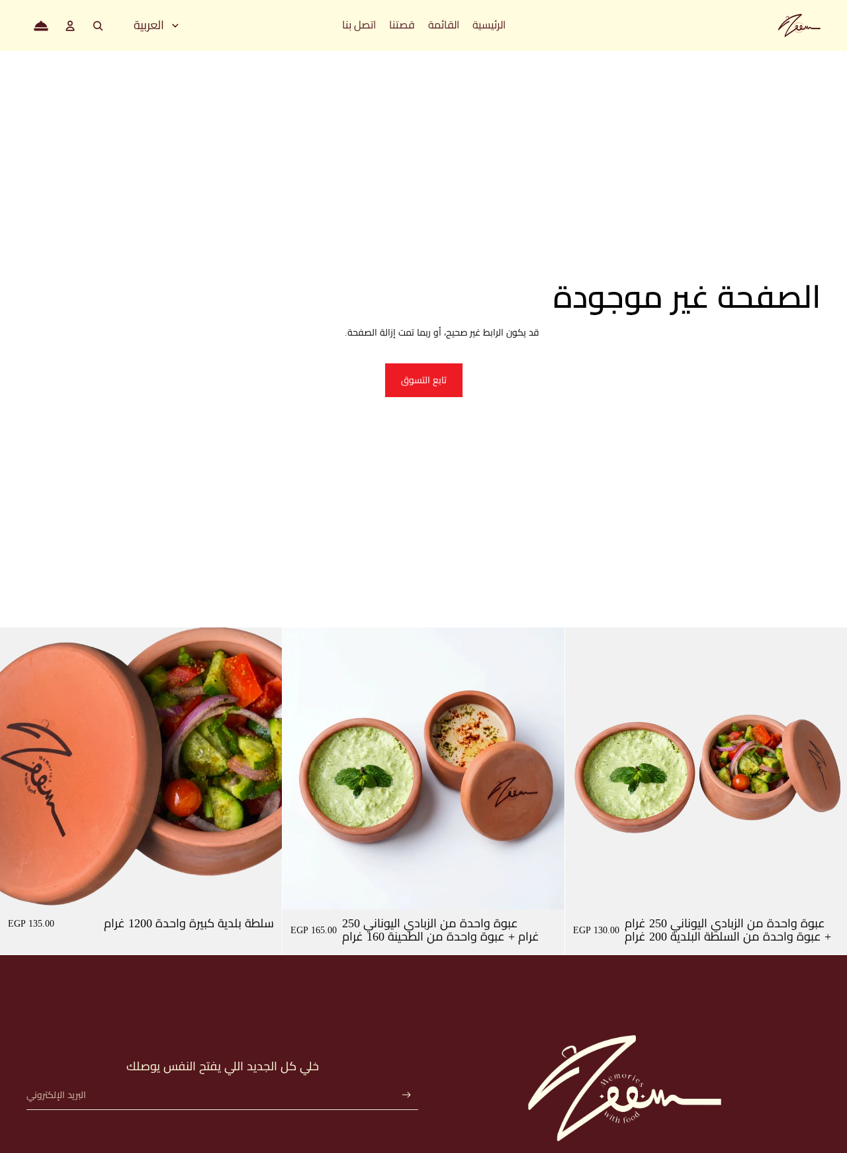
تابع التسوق (424, 380)
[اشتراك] (406, 1095)
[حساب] (70, 25)
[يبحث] (97, 25)
